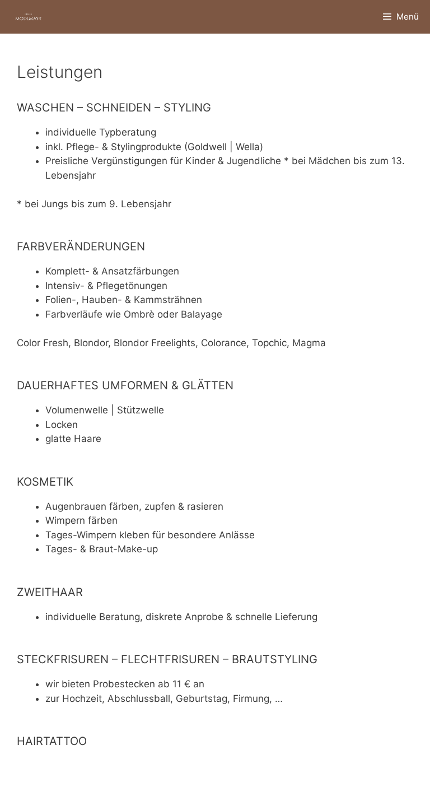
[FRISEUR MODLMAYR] (28, 17)
